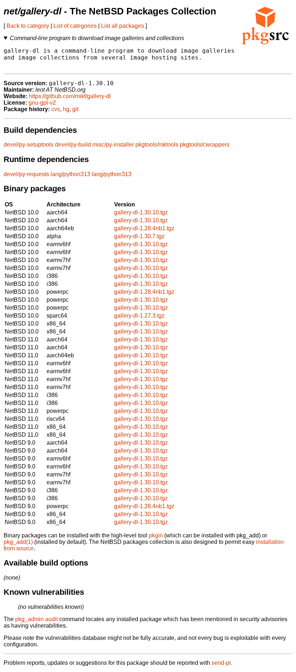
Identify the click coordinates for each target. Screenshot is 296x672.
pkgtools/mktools (156, 144)
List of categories (75, 26)
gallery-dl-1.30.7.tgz (139, 236)
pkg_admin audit (36, 619)
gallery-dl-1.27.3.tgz (139, 316)
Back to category (27, 26)
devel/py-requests (26, 174)
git (75, 109)
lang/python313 (70, 174)
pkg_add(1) (18, 542)
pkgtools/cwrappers (205, 144)
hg (66, 109)
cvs (55, 109)
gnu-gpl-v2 (42, 103)
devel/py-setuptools (28, 144)
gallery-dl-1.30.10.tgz (141, 212)
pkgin (156, 535)
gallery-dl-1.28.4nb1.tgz (144, 228)
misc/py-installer (113, 144)
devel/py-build (73, 144)
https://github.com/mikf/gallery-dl (70, 96)
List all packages (122, 26)
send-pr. (222, 663)
